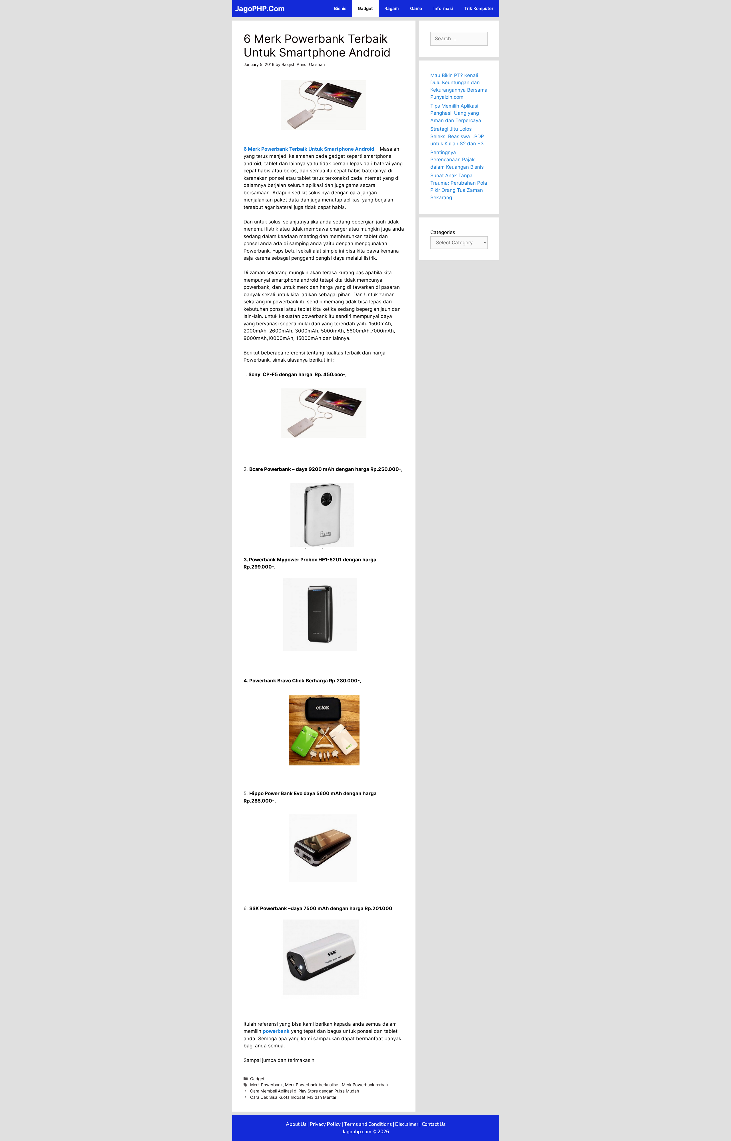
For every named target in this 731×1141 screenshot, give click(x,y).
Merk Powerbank (266, 1084)
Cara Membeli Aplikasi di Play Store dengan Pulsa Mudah (304, 1090)
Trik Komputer (478, 8)
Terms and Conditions (368, 1124)
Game (416, 8)
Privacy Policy (325, 1124)
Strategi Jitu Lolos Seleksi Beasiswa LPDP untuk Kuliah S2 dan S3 (457, 136)
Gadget (365, 8)
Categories (442, 232)
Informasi (443, 8)
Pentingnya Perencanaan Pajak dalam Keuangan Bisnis (457, 160)
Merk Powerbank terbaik (365, 1084)
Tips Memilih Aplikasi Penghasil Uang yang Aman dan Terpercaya (455, 113)
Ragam (391, 8)
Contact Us (433, 1124)
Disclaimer (406, 1124)
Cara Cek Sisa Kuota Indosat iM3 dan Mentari (293, 1097)
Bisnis (340, 8)
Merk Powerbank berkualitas (312, 1084)
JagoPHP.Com (260, 8)
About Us (296, 1124)
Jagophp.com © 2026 (365, 1131)
